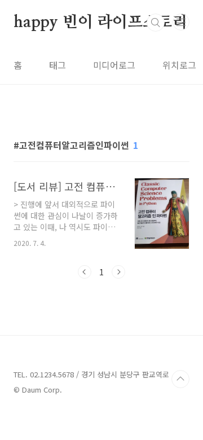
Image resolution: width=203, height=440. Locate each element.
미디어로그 (114, 65)
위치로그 (179, 65)
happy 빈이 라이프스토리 (101, 22)
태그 (57, 65)
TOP (180, 379)
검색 (155, 22)
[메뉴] (181, 22)
